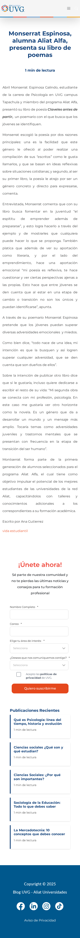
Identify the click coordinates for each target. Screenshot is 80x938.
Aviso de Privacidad (40, 920)
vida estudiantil (15, 531)
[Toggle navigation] (68, 8)
